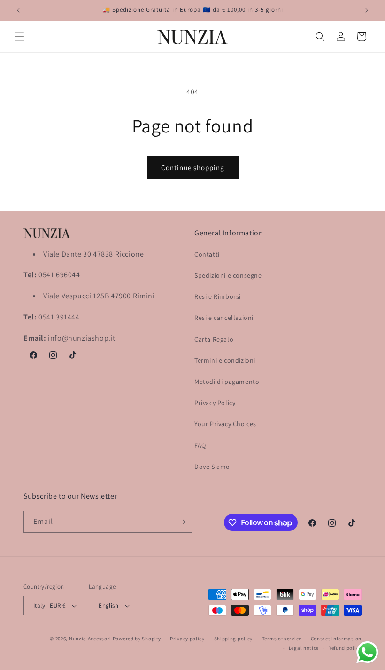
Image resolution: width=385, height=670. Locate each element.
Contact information (336, 638)
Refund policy (345, 648)
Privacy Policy (214, 402)
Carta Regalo (213, 339)
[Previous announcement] (18, 10)
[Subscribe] (181, 522)
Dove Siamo (212, 466)
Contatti (207, 254)
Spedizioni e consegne (228, 275)
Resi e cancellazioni (224, 317)
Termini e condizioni (224, 360)
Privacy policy (187, 638)
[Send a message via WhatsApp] (367, 652)
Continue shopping (192, 167)
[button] (19, 36)
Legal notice (304, 648)
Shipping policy (233, 638)
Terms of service (281, 638)
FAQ (200, 445)
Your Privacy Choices (225, 424)
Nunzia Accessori (90, 638)
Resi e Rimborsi (217, 296)
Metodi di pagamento (226, 381)
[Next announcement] (366, 10)
